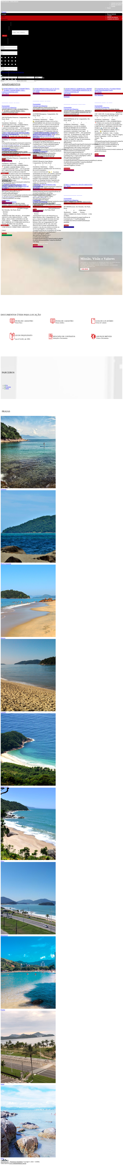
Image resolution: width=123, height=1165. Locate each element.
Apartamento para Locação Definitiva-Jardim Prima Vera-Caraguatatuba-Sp (14, 152)
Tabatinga (3, 489)
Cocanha (3, 712)
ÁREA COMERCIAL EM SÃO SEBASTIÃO (77, 202)
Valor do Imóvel (5, 45)
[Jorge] (6, 388)
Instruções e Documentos (60, 338)
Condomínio (4, 43)
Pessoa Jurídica (60, 323)
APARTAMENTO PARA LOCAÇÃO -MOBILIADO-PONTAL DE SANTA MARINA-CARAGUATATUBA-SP (44, 154)
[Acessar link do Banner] (3, 12)
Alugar (97, 154)
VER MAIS (84, 269)
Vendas (6, 180)
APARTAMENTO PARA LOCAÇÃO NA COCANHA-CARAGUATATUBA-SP (45, 108)
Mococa (3, 638)
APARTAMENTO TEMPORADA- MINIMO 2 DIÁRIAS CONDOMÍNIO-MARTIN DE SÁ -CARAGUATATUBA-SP (78, 112)
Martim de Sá (4, 787)
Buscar (4, 35)
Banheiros (3, 59)
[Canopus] (7, 387)
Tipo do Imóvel (6, 25)
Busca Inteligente (7, 32)
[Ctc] (6, 385)
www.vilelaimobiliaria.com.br (17, 1163)
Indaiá (2, 1084)
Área (2, 66)
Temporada (67, 168)
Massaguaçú (4, 935)
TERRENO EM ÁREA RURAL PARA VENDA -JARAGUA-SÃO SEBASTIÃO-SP (15, 204)
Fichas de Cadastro (101, 323)
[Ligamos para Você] (7, 71)
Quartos (3, 56)
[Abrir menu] (104, 11)
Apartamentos (11, 84)
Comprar (4, 233)
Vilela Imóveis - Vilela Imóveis (9, 1)
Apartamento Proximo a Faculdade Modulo (107, 109)
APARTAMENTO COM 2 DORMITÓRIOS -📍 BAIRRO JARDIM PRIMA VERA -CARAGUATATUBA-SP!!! (15, 110)
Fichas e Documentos (102, 338)
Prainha (3, 1010)
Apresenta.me (5, 1160)
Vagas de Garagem (6, 62)
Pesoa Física (18, 323)
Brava (2, 861)
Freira (2, 1158)
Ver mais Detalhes (69, 170)
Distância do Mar (6, 50)
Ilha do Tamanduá (6, 564)
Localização (5, 29)
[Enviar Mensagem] (35, 81)
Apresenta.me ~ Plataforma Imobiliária (12, 1162)
